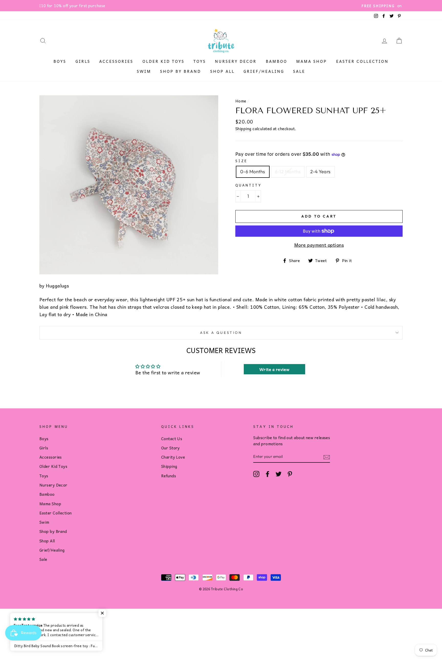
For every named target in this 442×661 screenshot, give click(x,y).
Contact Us (171, 438)
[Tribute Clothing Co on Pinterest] (290, 473)
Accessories (116, 61)
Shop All (222, 71)
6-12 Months (288, 171)
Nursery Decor (236, 61)
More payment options (319, 245)
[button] (102, 613)
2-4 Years (320, 171)
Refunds (168, 475)
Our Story (170, 448)
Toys (199, 61)
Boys (59, 61)
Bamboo (276, 61)
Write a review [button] (274, 369)
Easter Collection (362, 61)
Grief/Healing (264, 71)
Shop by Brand (180, 71)
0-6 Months (252, 171)
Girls (82, 61)
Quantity (248, 185)
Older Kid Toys (163, 61)
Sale (299, 71)
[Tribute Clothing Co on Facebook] (267, 473)
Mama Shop (311, 61)
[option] (221, 6)
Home (240, 101)
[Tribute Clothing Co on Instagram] (256, 473)
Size (241, 160)
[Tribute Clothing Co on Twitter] (278, 473)
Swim (144, 71)
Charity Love (173, 457)
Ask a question (221, 332)
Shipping (243, 129)
